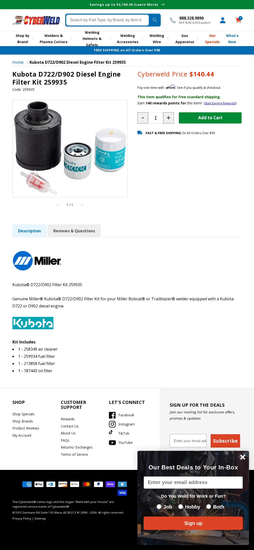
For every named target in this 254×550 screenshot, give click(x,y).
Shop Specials (23, 414)
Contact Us (70, 426)
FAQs (65, 440)
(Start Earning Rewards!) (220, 103)
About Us (68, 433)
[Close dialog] (242, 457)
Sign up (193, 523)
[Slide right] (81, 205)
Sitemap (40, 518)
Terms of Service (74, 454)
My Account (22, 435)
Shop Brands (22, 421)
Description (29, 231)
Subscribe (225, 440)
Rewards (68, 419)
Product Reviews (25, 428)
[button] (142, 117)
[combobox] (107, 20)
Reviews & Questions (74, 231)
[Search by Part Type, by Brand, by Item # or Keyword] (155, 20)
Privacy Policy (21, 518)
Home (18, 62)
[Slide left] (58, 205)
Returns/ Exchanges (77, 447)
